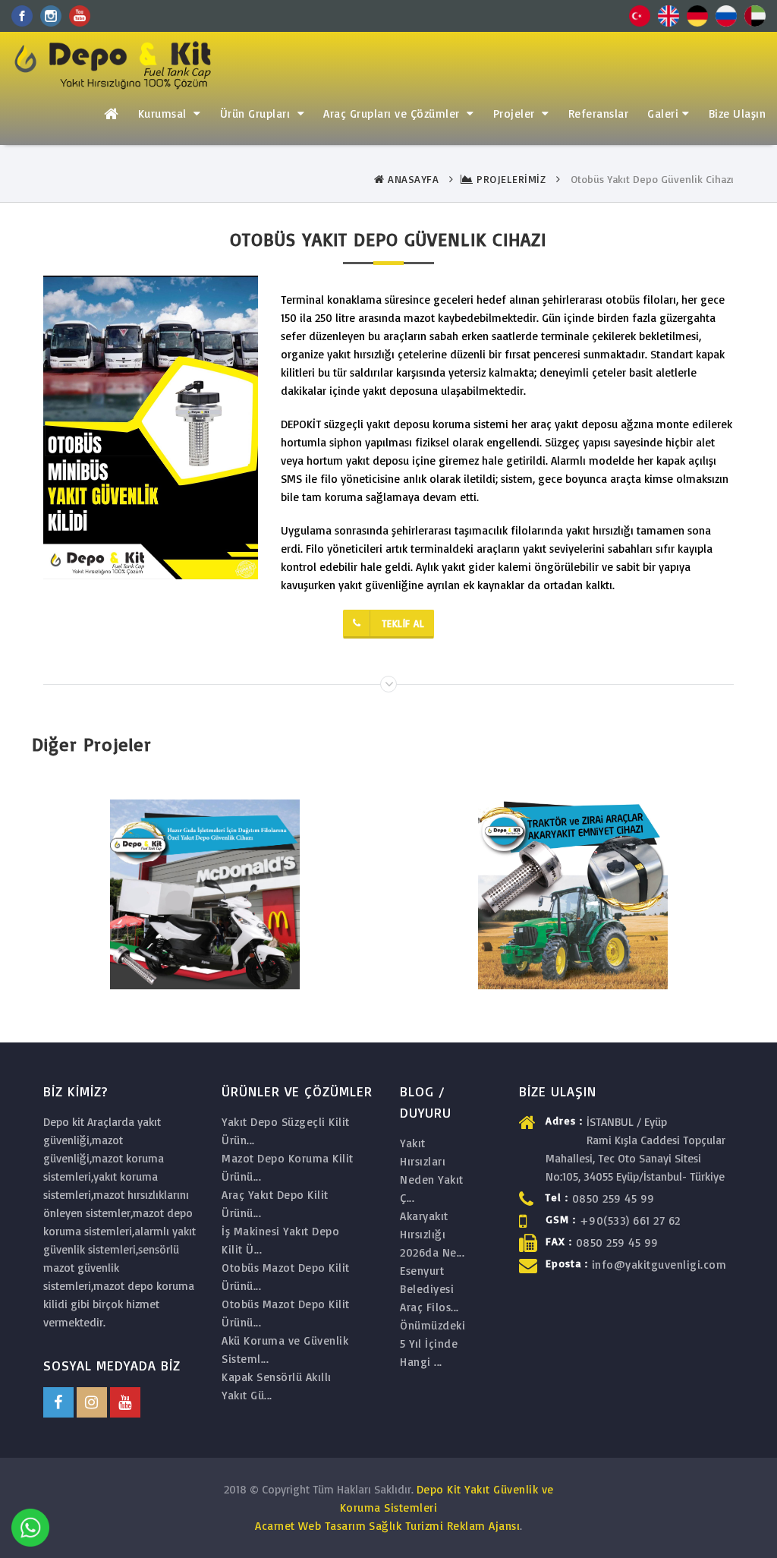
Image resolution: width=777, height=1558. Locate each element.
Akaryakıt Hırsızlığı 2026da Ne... (432, 1234)
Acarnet (275, 1526)
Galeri (662, 113)
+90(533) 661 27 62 (630, 1220)
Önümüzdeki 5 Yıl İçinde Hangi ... (432, 1343)
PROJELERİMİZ (509, 178)
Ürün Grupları (257, 113)
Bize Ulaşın (737, 113)
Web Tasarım (332, 1526)
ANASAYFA (412, 178)
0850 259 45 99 (613, 1198)
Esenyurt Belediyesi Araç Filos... (429, 1288)
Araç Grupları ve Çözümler (393, 113)
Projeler (516, 113)
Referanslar (598, 113)
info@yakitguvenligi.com (659, 1264)
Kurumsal (164, 113)
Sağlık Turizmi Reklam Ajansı (444, 1526)
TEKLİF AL (403, 623)
